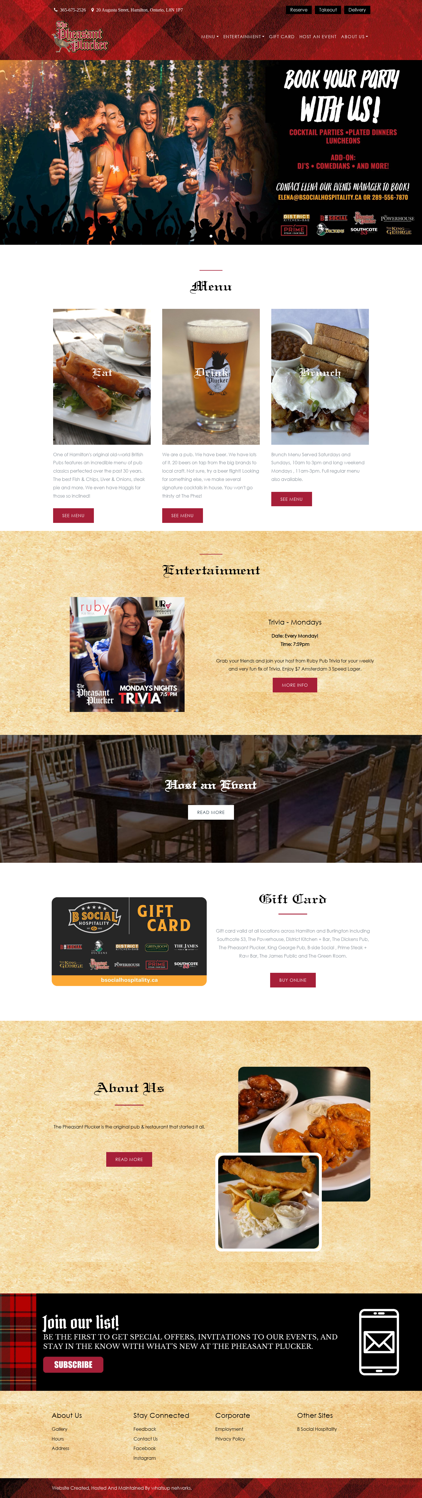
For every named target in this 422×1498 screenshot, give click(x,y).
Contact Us (145, 1439)
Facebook (144, 1448)
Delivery (357, 10)
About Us (353, 36)
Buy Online (293, 980)
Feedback (144, 1429)
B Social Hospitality (317, 1429)
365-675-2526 (73, 9)
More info (295, 685)
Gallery (59, 1429)
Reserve (298, 10)
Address (60, 1448)
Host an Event (318, 36)
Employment (229, 1429)
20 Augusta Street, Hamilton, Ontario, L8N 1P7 (139, 9)
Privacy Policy (230, 1439)
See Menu (73, 516)
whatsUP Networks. (171, 1488)
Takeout (328, 10)
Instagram (144, 1458)
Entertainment (242, 36)
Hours (58, 1439)
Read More (211, 812)
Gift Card (282, 36)
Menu (208, 36)
